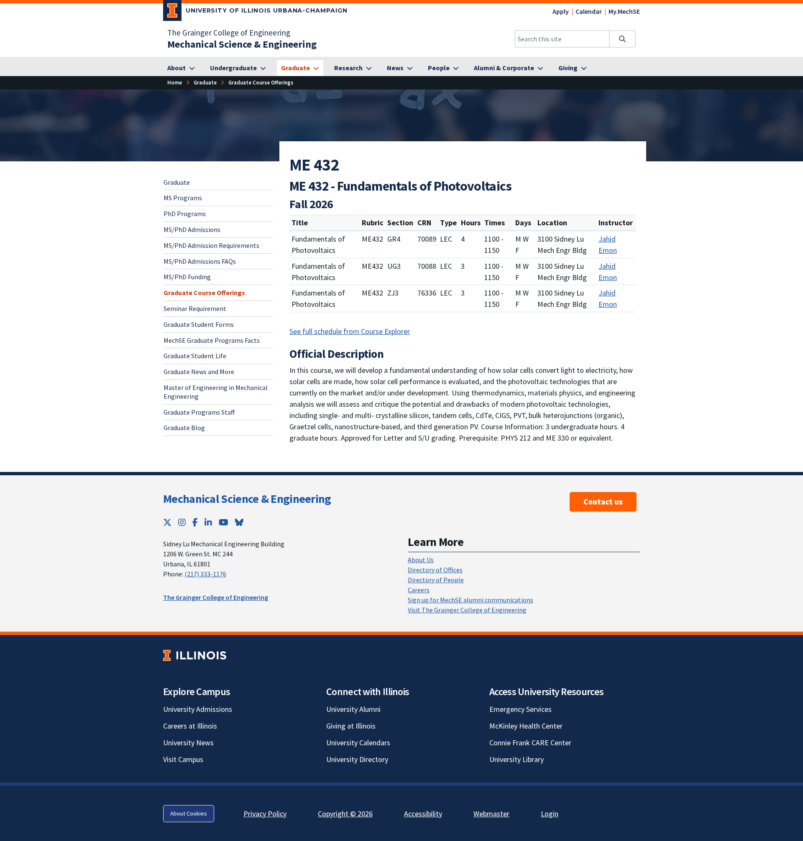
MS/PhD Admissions (192, 229)
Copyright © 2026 (345, 813)
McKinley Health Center (526, 726)
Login (549, 813)
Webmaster (491, 813)
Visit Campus (183, 759)
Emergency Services (520, 709)
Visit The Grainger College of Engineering (467, 610)
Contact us (603, 502)
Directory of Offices (435, 570)
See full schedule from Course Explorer (349, 331)
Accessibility (423, 813)
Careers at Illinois (190, 726)
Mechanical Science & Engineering (247, 498)
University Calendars (358, 742)
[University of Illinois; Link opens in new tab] (194, 655)
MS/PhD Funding (187, 277)
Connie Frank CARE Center (530, 742)
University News (188, 742)
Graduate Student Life (195, 356)
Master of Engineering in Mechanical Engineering (216, 391)
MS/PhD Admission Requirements (211, 245)
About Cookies (188, 813)
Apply (560, 11)
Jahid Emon (607, 244)
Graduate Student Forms (199, 324)
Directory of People (436, 580)
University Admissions (197, 709)
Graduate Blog (184, 427)
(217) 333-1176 (205, 574)
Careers (419, 590)
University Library (516, 759)
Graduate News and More (199, 371)
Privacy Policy (264, 813)
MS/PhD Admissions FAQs (200, 261)
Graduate (177, 182)
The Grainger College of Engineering (228, 33)
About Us (421, 560)
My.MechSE (624, 11)
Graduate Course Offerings (204, 292)
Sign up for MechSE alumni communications (470, 600)
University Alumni (353, 709)
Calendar (588, 11)
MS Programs (183, 198)
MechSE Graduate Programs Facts (212, 340)
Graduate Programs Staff (199, 412)
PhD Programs (185, 213)
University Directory (357, 759)
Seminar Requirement (195, 308)
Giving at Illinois (351, 726)
